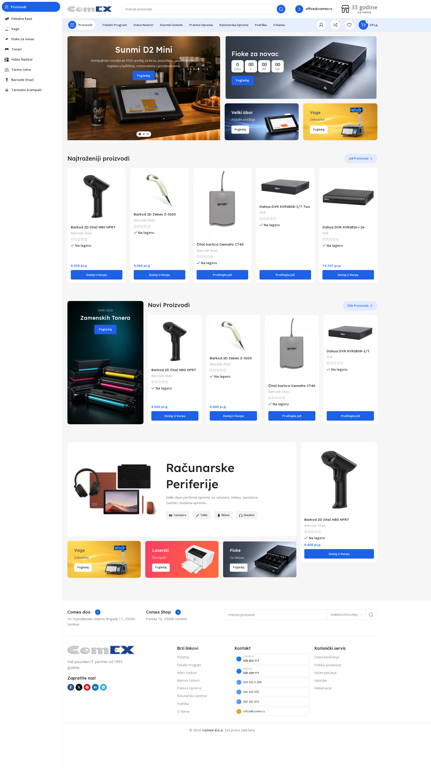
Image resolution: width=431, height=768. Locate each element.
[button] (73, 88)
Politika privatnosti (327, 665)
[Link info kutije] (313, 9)
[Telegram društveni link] (103, 687)
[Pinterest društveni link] (87, 687)
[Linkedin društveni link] (95, 687)
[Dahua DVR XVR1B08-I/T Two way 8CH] (285, 186)
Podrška (183, 704)
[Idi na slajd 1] (140, 134)
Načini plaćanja (325, 673)
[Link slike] (101, 649)
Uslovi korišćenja (326, 657)
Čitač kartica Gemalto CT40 (220, 244)
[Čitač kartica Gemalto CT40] (222, 205)
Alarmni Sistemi (188, 680)
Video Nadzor (187, 673)
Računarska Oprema (192, 696)
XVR (262, 212)
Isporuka (320, 680)
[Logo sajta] (90, 8)
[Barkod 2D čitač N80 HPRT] (96, 197)
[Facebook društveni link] (70, 687)
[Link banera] (301, 67)
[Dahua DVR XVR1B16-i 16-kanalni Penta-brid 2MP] (348, 197)
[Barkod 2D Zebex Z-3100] (159, 190)
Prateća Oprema (189, 688)
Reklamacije (323, 688)
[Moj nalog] (321, 24)
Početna (183, 657)
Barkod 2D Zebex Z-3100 (155, 214)
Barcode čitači (81, 233)
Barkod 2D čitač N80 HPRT (93, 227)
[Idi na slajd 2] (144, 134)
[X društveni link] (79, 687)
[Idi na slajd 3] (148, 134)
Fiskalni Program (189, 665)
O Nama (183, 711)
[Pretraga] (281, 9)
